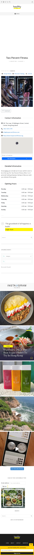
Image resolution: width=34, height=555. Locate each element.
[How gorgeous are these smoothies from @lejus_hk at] (17, 378)
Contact (18, 543)
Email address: (5, 483)
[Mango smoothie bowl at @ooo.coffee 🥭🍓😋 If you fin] (17, 308)
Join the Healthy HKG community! (17, 547)
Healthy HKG (13, 61)
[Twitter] (5, 2)
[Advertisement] (17, 34)
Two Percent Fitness (17, 57)
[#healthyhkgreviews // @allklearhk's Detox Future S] (17, 449)
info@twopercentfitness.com (11, 132)
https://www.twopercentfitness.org (13, 135)
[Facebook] (1, 2)
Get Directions (11, 158)
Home (7, 543)
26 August (20, 61)
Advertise (25, 543)
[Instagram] (3, 2)
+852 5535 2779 (7, 129)
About (12, 543)
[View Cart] (32, 2)
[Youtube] (7, 2)
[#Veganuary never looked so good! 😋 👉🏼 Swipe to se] (17, 343)
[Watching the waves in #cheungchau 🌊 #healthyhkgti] (17, 413)
